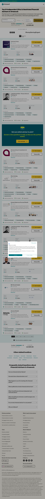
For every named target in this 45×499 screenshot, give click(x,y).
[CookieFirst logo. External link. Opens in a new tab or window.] (9, 243)
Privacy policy (33, 242)
